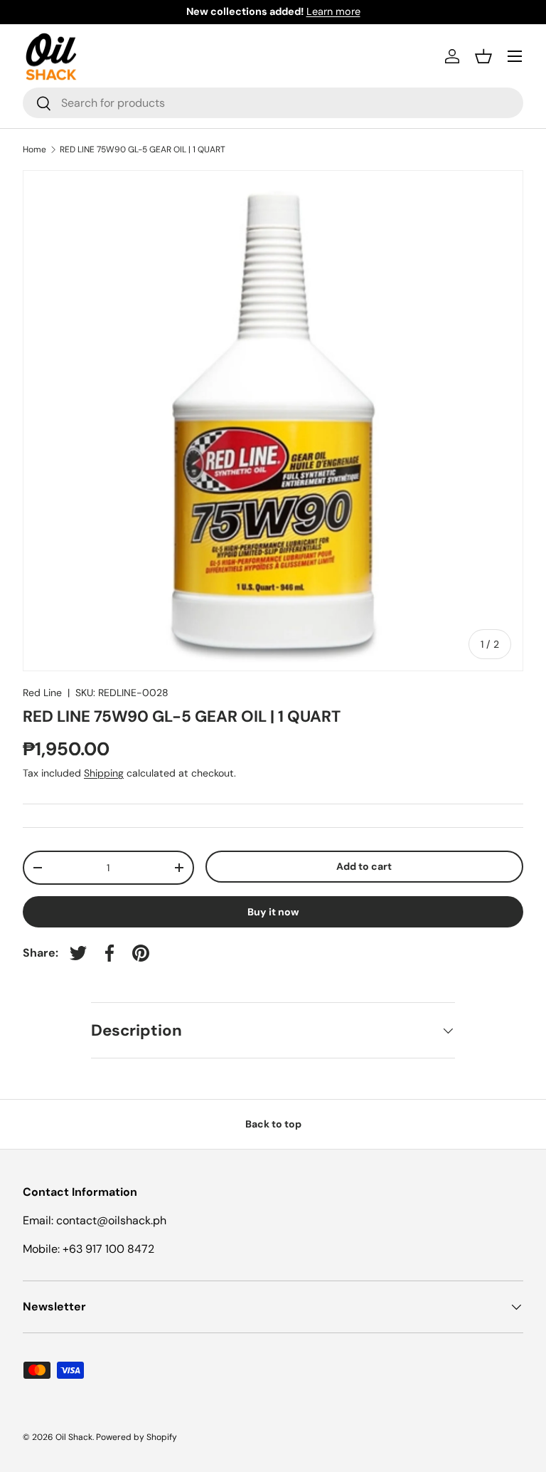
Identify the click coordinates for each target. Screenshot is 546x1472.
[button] (483, 56)
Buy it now (273, 911)
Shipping (104, 773)
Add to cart (364, 866)
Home (34, 149)
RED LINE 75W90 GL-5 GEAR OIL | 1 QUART (142, 149)
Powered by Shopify (136, 1437)
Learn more (333, 11)
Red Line (42, 692)
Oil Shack (73, 1437)
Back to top (273, 1124)
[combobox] (273, 103)
